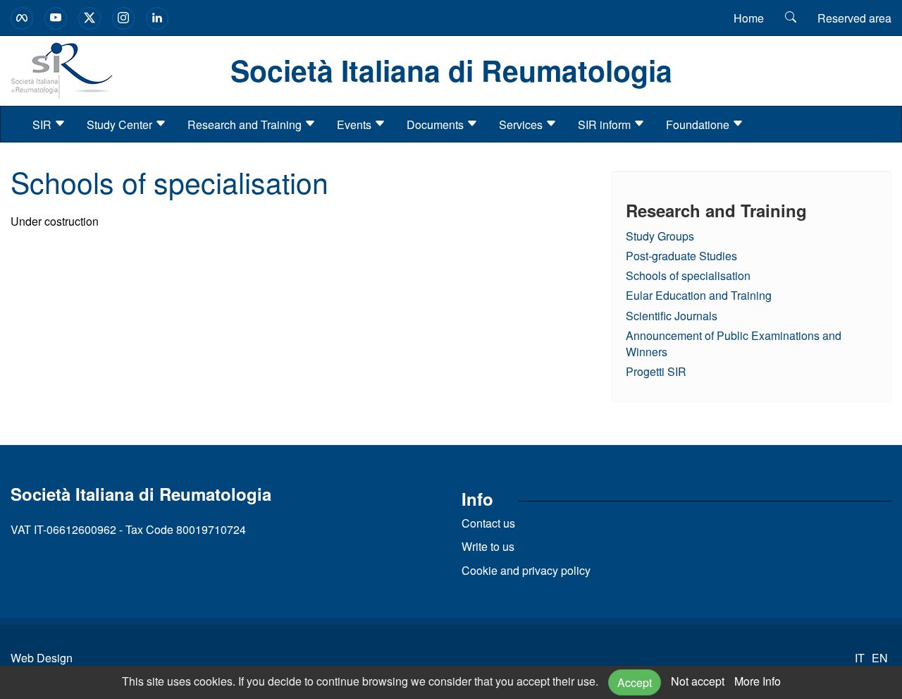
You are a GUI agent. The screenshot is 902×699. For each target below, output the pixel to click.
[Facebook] (22, 18)
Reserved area (854, 18)
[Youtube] (55, 18)
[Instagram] (123, 18)
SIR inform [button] (606, 124)
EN (880, 658)
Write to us (488, 546)
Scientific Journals (671, 316)
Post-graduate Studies (681, 256)
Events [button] (355, 124)
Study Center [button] (121, 124)
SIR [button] (43, 124)
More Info (757, 681)
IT (860, 658)
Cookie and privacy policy (526, 570)
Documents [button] (437, 124)
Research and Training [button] (245, 124)
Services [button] (522, 124)
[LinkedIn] (157, 18)
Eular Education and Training (699, 295)
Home (749, 18)
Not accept (697, 681)
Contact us (488, 523)
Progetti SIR (656, 371)
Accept (634, 682)
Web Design (42, 658)
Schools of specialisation (688, 275)
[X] (89, 18)
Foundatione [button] (699, 124)
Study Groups (660, 236)
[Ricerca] (790, 17)
